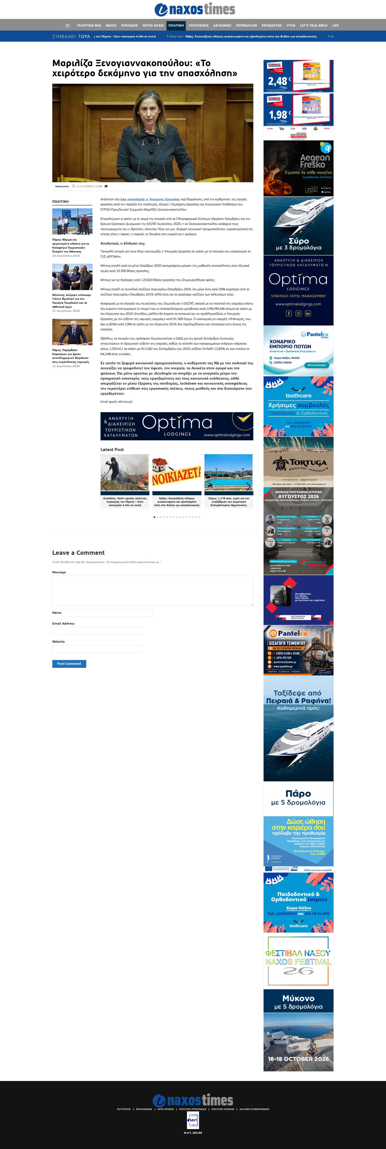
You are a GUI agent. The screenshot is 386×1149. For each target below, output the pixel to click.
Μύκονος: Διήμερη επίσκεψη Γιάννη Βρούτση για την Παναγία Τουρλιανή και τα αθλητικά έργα (71, 301)
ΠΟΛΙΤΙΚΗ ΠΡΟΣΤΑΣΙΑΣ (192, 1109)
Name (56, 613)
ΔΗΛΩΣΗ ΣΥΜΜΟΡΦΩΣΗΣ (254, 1109)
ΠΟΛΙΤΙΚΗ (176, 25)
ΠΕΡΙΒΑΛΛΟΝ (246, 25)
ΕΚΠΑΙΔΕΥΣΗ (272, 25)
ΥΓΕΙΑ (290, 25)
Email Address (63, 623)
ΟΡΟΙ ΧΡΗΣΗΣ (166, 1109)
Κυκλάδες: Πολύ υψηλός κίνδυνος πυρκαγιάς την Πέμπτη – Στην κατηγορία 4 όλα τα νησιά (125, 502)
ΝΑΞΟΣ (111, 25)
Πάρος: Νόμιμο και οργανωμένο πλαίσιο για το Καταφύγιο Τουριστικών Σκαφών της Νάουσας (70, 245)
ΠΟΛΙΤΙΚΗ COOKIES (222, 1109)
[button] (248, 486)
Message (59, 572)
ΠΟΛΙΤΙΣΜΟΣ (199, 25)
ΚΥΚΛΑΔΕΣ (129, 25)
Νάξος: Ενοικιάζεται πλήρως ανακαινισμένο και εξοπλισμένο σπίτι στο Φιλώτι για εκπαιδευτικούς (204, 36)
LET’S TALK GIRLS (313, 25)
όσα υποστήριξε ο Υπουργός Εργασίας (150, 199)
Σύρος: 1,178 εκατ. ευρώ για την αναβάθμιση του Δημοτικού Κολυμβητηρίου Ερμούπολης (228, 502)
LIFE (335, 25)
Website (58, 641)
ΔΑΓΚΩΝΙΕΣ (222, 25)
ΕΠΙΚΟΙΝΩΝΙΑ (144, 1109)
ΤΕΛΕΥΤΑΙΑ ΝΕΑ (89, 25)
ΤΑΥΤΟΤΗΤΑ (124, 1109)
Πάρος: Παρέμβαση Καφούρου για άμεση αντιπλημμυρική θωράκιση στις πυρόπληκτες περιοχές (70, 356)
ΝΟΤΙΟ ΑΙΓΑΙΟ (153, 25)
